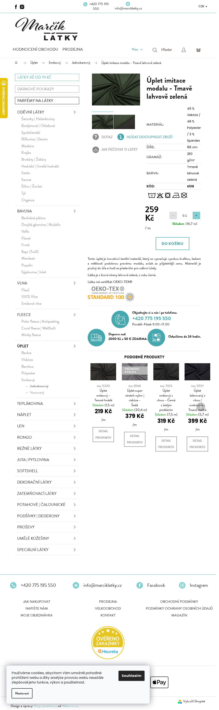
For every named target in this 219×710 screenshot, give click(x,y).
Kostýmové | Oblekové (38, 125)
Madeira (27, 146)
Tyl (23, 193)
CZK (201, 6)
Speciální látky (32, 550)
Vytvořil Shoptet (194, 701)
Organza (27, 200)
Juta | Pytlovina (33, 460)
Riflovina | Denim (34, 139)
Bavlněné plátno (33, 218)
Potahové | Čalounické (41, 504)
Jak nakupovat (36, 601)
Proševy (25, 527)
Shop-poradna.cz (45, 706)
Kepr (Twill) (29, 251)
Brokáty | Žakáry (33, 159)
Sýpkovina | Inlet (33, 272)
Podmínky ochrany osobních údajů (179, 608)
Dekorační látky (34, 482)
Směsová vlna (31, 303)
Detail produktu (103, 434)
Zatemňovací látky (36, 493)
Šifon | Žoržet (31, 186)
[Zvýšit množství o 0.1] (196, 215)
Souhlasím (131, 675)
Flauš (25, 290)
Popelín (27, 265)
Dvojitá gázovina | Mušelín (41, 224)
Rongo (24, 437)
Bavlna (24, 211)
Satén (25, 173)
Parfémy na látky (35, 100)
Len (20, 426)
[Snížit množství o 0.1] (173, 215)
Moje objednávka (37, 615)
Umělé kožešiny (33, 538)
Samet (26, 179)
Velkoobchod (108, 608)
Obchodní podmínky (179, 601)
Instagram (199, 585)
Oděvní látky (30, 112)
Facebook (156, 585)
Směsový (28, 380)
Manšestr (28, 258)
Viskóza (27, 359)
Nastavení (22, 693)
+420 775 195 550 (99, 6)
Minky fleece (31, 335)
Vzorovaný (37, 392)
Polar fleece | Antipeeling (40, 321)
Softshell (27, 471)
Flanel (26, 238)
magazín (179, 615)
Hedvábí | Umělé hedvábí (40, 166)
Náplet (24, 414)
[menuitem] (35, 49)
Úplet (22, 346)
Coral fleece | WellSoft (38, 328)
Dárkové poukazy (35, 89)
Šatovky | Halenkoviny (38, 119)
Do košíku (172, 243)
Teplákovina (30, 403)
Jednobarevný (39, 386)
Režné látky (29, 448)
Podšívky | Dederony (38, 516)
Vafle (25, 231)
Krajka (26, 152)
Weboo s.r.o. (70, 706)
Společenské (30, 132)
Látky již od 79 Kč (34, 77)
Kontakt (108, 615)
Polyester (28, 373)
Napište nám (36, 608)
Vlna (22, 283)
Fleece (24, 315)
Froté (25, 245)
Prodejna (108, 601)
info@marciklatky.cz (128, 8)
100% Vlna (29, 296)
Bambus (27, 366)
